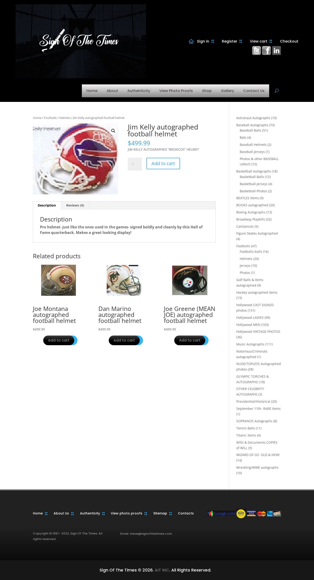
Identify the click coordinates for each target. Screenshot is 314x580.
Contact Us (254, 90)
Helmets (65, 118)
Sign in (203, 41)
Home (91, 90)
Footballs (50, 118)
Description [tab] (47, 205)
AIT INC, (162, 570)
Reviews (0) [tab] (75, 205)
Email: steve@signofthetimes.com (146, 533)
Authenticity (138, 90)
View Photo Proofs (176, 90)
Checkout (289, 41)
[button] (113, 131)
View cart (258, 41)
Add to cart (163, 163)
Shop (207, 90)
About (112, 90)
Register (229, 41)
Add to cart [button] (58, 340)
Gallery (227, 90)
